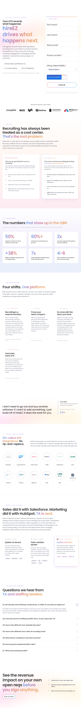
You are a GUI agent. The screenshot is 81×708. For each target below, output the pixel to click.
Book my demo (9, 697)
